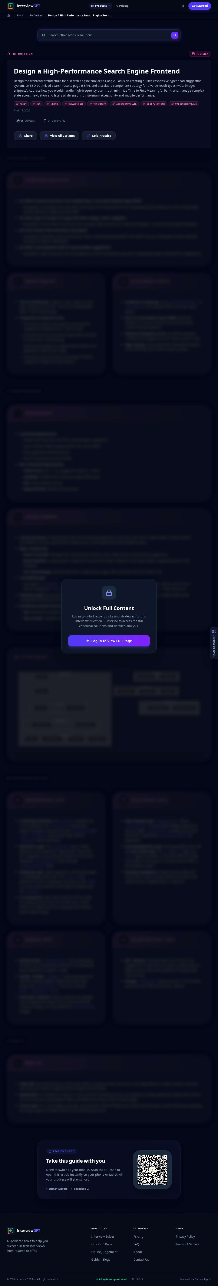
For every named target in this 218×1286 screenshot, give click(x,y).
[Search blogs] (174, 35)
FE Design (202, 53)
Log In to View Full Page (111, 641)
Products (101, 6)
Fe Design (36, 15)
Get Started (200, 6)
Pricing (124, 6)
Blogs (20, 15)
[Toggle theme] (183, 6)
